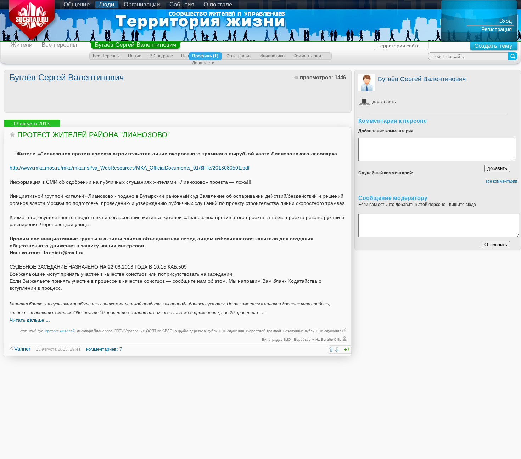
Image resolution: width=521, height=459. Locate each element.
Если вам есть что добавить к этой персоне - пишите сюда (417, 204)
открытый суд (31, 331)
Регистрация (496, 29)
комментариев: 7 (104, 349)
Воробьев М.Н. (306, 340)
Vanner (22, 349)
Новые (134, 55)
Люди (106, 4)
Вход (505, 21)
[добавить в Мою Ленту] (12, 134)
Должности (203, 63)
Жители (22, 44)
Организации (142, 4)
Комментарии (307, 55)
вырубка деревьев (190, 331)
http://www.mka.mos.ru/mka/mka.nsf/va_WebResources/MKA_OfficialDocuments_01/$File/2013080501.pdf (130, 168)
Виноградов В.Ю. (277, 340)
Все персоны (59, 44)
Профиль (205, 55)
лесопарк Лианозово (94, 331)
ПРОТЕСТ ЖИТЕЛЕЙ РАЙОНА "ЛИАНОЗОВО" (93, 135)
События (181, 4)
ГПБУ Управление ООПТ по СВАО (143, 331)
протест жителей (60, 331)
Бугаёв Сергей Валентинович (135, 44)
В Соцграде (161, 55)
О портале (217, 4)
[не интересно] (337, 349)
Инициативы (272, 55)
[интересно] (331, 349)
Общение (76, 4)
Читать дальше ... (30, 320)
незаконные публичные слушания (312, 331)
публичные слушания (226, 331)
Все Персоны (106, 55)
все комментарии (501, 181)
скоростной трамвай (263, 331)
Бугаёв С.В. (331, 340)
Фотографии (239, 55)
